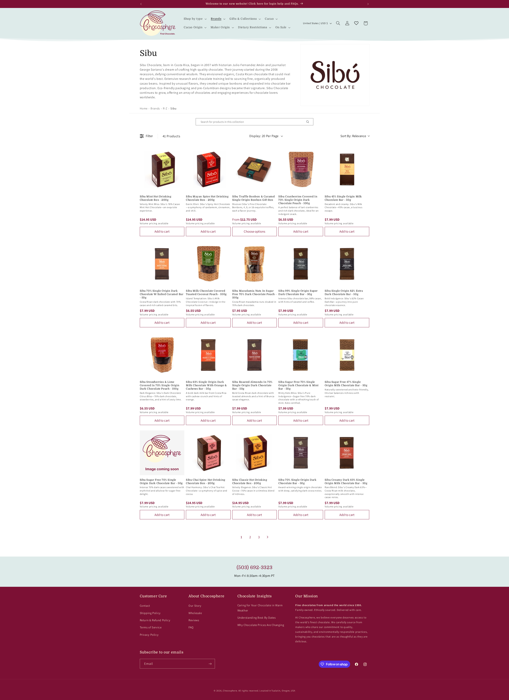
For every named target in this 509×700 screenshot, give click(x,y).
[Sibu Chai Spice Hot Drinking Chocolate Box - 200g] (208, 452)
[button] (194, 19)
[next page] (268, 537)
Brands (155, 108)
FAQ (191, 627)
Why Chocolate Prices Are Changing (260, 625)
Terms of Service (151, 627)
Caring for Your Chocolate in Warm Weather (260, 607)
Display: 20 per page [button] (264, 136)
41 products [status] (171, 136)
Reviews (193, 620)
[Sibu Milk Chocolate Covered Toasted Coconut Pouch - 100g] (208, 264)
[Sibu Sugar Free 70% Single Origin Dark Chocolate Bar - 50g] (162, 452)
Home (144, 108)
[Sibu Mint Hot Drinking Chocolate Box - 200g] (162, 169)
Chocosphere (230, 690)
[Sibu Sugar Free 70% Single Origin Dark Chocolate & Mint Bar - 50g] (300, 355)
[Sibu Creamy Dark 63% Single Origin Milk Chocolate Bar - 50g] (347, 452)
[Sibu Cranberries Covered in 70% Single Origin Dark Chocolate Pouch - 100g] (300, 169)
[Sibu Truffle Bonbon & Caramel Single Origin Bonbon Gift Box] (254, 169)
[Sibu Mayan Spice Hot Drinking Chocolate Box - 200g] (208, 169)
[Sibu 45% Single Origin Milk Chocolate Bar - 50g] (347, 169)
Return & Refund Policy (155, 620)
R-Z (165, 108)
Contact (145, 605)
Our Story (194, 605)
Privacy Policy (149, 635)
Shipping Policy (150, 613)
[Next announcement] (368, 4)
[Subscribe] (210, 664)
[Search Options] (309, 121)
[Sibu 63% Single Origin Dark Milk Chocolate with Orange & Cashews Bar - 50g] (208, 355)
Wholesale (195, 613)
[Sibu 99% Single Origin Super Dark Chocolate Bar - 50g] (300, 264)
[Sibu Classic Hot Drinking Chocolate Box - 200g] (254, 452)
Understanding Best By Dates (256, 617)
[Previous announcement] (141, 4)
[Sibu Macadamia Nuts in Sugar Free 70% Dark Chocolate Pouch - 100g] (254, 264)
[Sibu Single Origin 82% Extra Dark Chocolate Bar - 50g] (347, 264)
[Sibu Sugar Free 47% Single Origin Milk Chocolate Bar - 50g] (347, 355)
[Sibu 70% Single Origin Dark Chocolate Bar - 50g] (300, 452)
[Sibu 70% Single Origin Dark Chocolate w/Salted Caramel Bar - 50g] (162, 264)
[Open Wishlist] (356, 23)
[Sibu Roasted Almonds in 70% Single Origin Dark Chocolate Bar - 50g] (254, 355)
